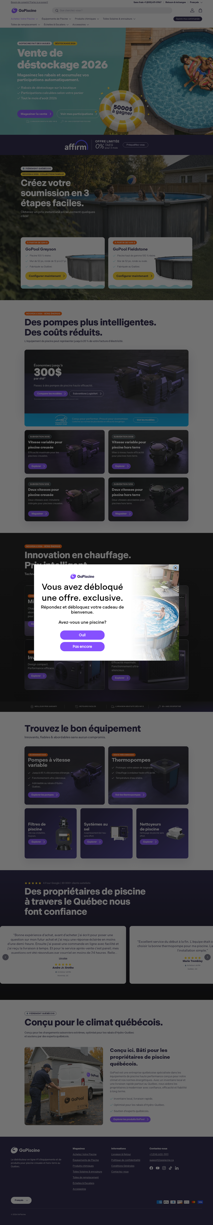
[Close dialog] (175, 568)
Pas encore (82, 646)
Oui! (82, 635)
